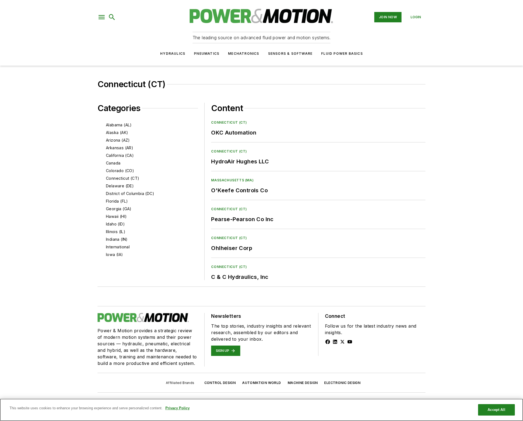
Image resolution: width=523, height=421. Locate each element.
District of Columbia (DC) (130, 193)
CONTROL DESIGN (220, 383)
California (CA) (120, 155)
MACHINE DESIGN (303, 383)
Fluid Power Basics (342, 53)
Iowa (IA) (114, 254)
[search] (112, 17)
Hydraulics (172, 53)
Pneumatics (206, 53)
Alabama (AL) (119, 125)
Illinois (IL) (115, 231)
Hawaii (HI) (116, 216)
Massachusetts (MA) (232, 180)
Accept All (496, 410)
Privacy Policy (177, 408)
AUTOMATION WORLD (261, 383)
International (118, 247)
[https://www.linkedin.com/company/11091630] (335, 341)
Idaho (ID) (115, 224)
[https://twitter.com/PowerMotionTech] (342, 341)
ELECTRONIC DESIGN (342, 383)
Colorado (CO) (120, 170)
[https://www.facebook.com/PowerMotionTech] (327, 341)
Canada (113, 163)
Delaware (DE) (120, 186)
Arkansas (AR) (119, 147)
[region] (261, 410)
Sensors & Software (290, 53)
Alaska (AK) (117, 132)
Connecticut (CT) (122, 178)
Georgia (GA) (119, 208)
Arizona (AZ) (118, 140)
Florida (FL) (117, 201)
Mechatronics (243, 53)
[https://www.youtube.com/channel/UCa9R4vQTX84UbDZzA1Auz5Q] (349, 341)
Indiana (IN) (117, 239)
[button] (102, 17)
